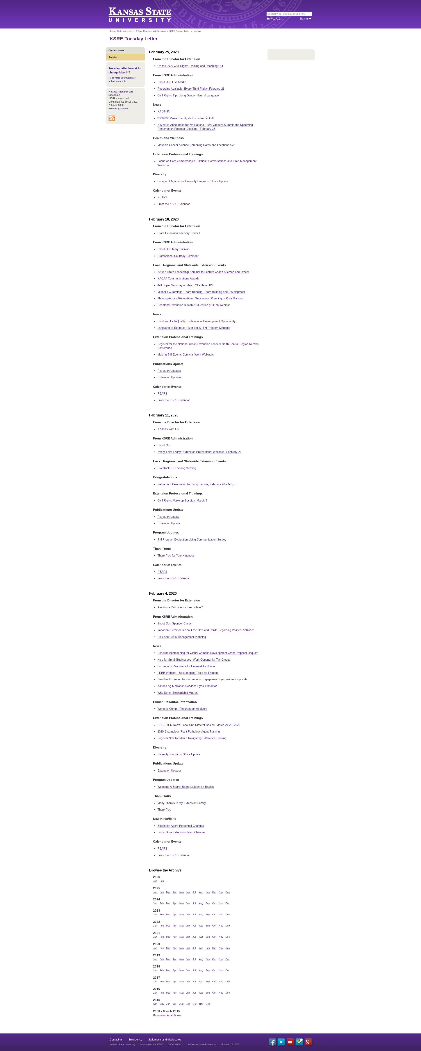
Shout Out (163, 445)
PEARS (162, 197)
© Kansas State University (202, 1044)
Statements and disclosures (164, 1039)
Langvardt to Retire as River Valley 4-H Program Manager (193, 327)
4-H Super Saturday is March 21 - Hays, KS (185, 285)
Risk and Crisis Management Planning (181, 636)
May (181, 892)
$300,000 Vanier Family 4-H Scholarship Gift (185, 118)
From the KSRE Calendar (173, 204)
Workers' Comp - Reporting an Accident (182, 708)
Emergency (135, 1039)
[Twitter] (281, 1042)
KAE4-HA (163, 111)
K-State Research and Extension (151, 31)
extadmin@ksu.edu (119, 108)
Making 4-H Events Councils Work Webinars (185, 354)
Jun (188, 892)
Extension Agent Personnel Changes (180, 825)
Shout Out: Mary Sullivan (173, 249)
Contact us (116, 1039)
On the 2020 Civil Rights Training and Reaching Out (190, 66)
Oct (214, 892)
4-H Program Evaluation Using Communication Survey (191, 539)
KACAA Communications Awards (178, 278)
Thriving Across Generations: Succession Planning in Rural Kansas (200, 298)
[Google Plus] (308, 1042)
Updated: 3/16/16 (230, 1044)
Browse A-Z (273, 18)
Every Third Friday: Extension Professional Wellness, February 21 (199, 451)
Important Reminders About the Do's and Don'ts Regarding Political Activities (206, 630)
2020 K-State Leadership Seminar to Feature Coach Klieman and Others (203, 272)
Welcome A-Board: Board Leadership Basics (185, 786)
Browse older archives (167, 1015)
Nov (221, 892)
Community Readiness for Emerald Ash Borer (186, 666)
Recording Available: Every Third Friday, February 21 (190, 88)
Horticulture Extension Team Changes (181, 832)
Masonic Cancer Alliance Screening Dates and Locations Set (196, 145)
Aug (201, 892)
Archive (113, 57)
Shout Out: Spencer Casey (174, 623)
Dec (227, 892)
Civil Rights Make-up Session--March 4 (182, 500)
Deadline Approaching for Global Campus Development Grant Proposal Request (207, 652)
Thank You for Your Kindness (175, 555)
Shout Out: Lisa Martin (171, 82)
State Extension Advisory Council (178, 233)
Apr (175, 892)
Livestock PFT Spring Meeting (176, 468)
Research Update (168, 516)
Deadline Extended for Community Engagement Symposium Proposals (202, 679)
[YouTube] (290, 1042)
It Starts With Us (168, 429)
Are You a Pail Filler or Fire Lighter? (180, 607)
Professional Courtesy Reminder (177, 256)
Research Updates (169, 370)
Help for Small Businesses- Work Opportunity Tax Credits (193, 659)
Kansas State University (145, 14)
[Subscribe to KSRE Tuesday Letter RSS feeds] (112, 120)
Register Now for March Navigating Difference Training (191, 738)
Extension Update (168, 523)
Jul (194, 892)
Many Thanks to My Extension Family (181, 803)
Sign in (304, 18)
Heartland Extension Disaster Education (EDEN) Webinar (193, 305)
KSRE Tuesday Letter (179, 31)
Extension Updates (169, 377)
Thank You (164, 809)
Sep (208, 892)
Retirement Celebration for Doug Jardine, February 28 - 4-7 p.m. (197, 484)
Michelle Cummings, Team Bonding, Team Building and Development (201, 291)
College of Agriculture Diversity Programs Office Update (192, 181)
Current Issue (116, 50)
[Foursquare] (299, 1042)
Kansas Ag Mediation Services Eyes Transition (187, 686)
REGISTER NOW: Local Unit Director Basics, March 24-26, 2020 (198, 725)
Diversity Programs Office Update (178, 754)
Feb (162, 881)
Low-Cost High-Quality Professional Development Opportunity (196, 321)
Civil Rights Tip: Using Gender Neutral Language (188, 95)
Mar (168, 892)
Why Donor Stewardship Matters (177, 692)
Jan (155, 881)
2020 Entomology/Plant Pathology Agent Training (188, 731)
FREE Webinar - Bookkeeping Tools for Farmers (188, 672)
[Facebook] (272, 1042)
